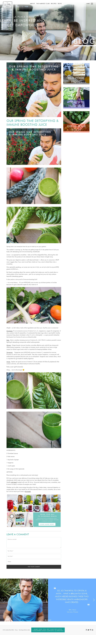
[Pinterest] (90, 630)
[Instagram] (92, 630)
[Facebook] (86, 630)
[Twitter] (88, 630)
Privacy (16, 629)
